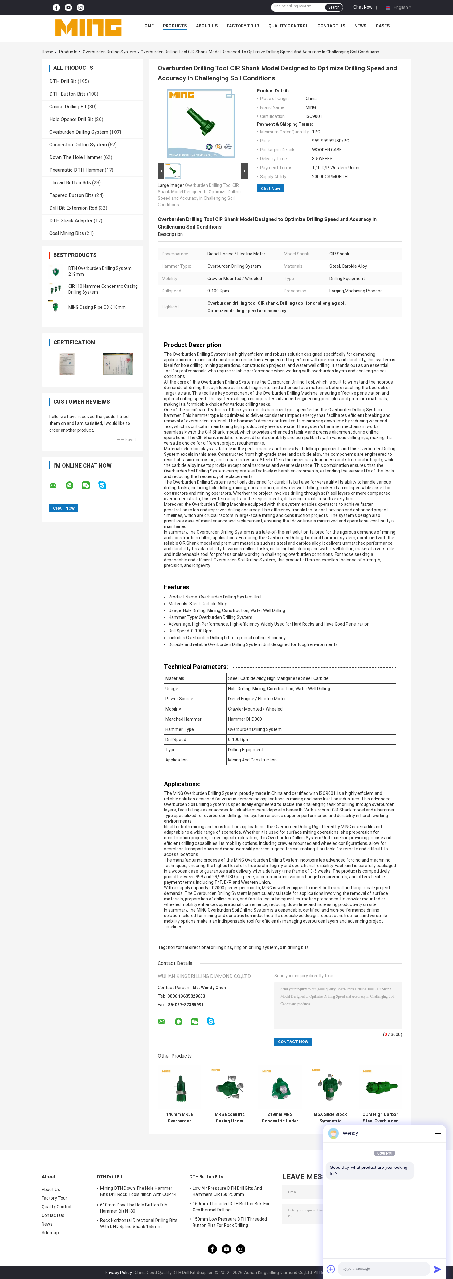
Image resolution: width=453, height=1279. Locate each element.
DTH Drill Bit (62, 81)
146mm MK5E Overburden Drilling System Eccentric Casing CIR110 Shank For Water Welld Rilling (179, 1118)
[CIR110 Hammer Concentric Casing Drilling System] (55, 289)
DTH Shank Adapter (70, 221)
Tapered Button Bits (71, 195)
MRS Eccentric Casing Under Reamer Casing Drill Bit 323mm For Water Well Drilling (229, 1118)
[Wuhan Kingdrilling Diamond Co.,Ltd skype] (106, 485)
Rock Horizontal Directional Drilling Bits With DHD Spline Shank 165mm (139, 1223)
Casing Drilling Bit (68, 107)
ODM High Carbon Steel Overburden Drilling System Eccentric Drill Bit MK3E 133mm (380, 1118)
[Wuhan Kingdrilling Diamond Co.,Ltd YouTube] (68, 7)
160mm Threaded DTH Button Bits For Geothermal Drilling (231, 1206)
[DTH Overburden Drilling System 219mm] (55, 271)
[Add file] (331, 1269)
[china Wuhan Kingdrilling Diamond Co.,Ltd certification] (67, 364)
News (360, 25)
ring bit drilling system (256, 947)
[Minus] (437, 1133)
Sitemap (50, 1232)
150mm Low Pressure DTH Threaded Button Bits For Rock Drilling (230, 1222)
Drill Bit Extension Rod (73, 208)
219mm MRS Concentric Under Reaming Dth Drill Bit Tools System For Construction (280, 1118)
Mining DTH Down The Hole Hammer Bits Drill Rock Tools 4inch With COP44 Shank (138, 1192)
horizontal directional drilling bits (200, 947)
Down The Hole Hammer (75, 157)
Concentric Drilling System (78, 145)
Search (334, 7)
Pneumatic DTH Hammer (76, 170)
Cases (383, 25)
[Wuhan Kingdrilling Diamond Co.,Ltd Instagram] (80, 7)
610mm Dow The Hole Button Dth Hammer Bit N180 (133, 1208)
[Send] (438, 1269)
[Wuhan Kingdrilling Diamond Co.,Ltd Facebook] (56, 7)
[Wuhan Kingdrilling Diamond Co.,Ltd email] (57, 485)
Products (175, 25)
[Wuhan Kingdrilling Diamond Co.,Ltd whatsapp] (73, 485)
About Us (207, 25)
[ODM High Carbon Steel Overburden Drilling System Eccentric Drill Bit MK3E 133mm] (380, 1087)
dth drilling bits (294, 947)
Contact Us (331, 25)
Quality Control (288, 25)
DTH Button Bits (67, 94)
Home (147, 25)
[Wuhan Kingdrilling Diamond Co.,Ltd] (88, 27)
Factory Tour (243, 25)
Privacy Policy (118, 1272)
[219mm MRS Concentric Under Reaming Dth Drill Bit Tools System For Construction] (280, 1087)
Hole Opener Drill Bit (71, 119)
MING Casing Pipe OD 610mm (97, 307)
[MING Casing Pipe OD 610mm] (55, 307)
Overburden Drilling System (109, 51)
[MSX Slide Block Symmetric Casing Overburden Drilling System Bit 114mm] (330, 1087)
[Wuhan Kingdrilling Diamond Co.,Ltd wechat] (89, 485)
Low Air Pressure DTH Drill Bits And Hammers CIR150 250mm (227, 1191)
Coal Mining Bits (66, 233)
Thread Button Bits (70, 183)
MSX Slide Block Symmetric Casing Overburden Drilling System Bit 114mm (330, 1118)
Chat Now (363, 7)
